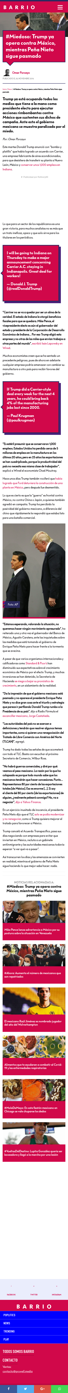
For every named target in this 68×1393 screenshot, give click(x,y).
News (10, 89)
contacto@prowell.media (18, 1371)
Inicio (4, 89)
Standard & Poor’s (36, 663)
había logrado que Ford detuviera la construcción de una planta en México (33, 483)
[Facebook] (8, 1389)
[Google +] (42, 1389)
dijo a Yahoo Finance (28, 802)
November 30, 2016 (23, 293)
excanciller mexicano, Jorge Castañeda (26, 715)
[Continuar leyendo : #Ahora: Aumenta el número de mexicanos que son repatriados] (34, 955)
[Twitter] (25, 1389)
